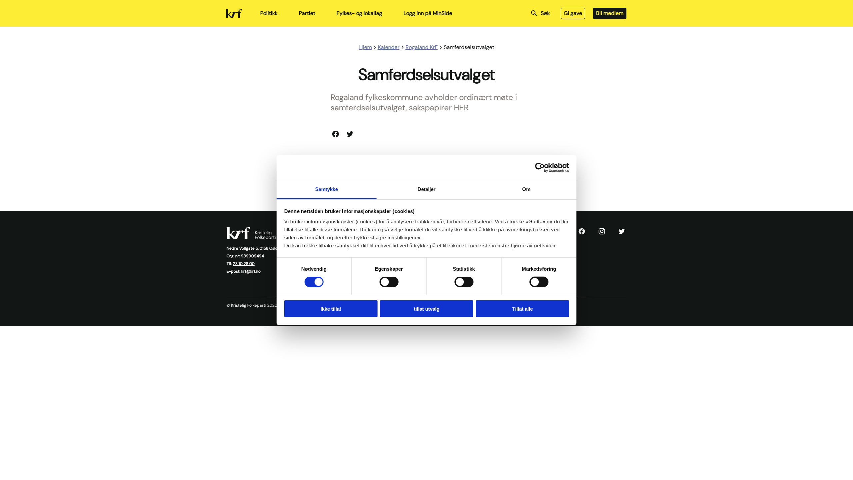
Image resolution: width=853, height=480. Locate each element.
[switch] (389, 282)
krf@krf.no (251, 271)
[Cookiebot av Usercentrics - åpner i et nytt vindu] (540, 167)
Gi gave (573, 13)
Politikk (269, 13)
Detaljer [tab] (427, 189)
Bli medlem (609, 13)
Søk (545, 13)
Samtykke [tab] (326, 189)
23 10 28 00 (244, 263)
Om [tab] (526, 189)
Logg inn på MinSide (428, 13)
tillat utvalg (426, 309)
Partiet (307, 13)
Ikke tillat (331, 309)
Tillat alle (522, 309)
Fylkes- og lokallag (359, 13)
